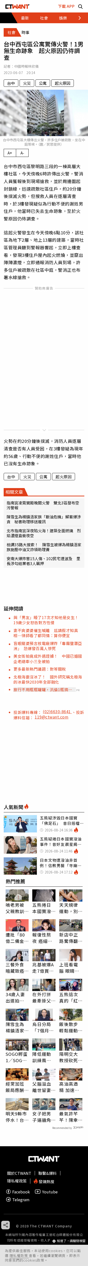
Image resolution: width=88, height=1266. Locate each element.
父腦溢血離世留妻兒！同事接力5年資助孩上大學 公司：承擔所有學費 (43, 1086)
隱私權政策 (19, 1255)
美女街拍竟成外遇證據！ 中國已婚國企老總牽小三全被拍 (47, 658)
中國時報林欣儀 (26, 66)
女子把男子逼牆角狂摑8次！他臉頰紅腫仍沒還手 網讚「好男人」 (43, 1116)
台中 (11, 83)
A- (22, 153)
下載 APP (66, 6)
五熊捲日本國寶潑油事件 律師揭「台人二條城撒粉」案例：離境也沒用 (43, 908)
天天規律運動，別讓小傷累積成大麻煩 (68, 908)
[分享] (5, 1225)
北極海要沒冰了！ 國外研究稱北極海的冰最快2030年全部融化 (47, 679)
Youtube (50, 1191)
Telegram (21, 1199)
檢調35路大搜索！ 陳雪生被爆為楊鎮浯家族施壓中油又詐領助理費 (44, 547)
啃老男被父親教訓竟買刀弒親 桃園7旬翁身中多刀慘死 (16, 908)
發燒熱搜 (46, 1181)
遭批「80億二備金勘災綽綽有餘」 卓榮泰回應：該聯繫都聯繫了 (16, 937)
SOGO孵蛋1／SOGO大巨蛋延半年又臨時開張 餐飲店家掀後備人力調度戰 (17, 1057)
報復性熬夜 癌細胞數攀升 (42, 937)
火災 (27, 83)
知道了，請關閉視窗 (71, 1241)
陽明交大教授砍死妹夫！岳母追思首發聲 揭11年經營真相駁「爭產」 (69, 1057)
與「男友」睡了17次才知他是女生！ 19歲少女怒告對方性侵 (48, 619)
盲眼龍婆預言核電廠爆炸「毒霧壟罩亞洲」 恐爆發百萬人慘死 (47, 645)
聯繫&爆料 (47, 1173)
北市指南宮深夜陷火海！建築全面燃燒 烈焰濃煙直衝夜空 (44, 533)
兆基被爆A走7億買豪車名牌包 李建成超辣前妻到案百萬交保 (43, 967)
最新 (25, 18)
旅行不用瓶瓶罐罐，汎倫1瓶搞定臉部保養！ (42, 689)
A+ (10, 153)
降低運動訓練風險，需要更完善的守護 (41, 1057)
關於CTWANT (19, 1173)
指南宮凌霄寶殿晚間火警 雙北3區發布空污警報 (43, 505)
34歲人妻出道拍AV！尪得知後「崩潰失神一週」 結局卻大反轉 (16, 997)
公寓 (43, 83)
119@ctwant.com (51, 717)
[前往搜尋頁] (80, 6)
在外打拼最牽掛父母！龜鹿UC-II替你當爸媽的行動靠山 (42, 997)
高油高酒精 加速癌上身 (69, 1086)
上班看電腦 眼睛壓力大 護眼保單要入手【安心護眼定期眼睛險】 (69, 967)
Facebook (21, 1191)
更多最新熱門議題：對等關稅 (39, 669)
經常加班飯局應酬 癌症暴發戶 (15, 1086)
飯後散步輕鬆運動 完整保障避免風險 (68, 1027)
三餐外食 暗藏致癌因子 (15, 967)
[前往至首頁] (17, 6)
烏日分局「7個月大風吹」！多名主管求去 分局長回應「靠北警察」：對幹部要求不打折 (43, 1027)
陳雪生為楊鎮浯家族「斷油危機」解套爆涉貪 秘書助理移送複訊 (44, 519)
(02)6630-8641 (57, 711)
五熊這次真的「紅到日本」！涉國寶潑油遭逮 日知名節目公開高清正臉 (68, 997)
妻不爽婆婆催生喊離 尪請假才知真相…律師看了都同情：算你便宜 (45, 632)
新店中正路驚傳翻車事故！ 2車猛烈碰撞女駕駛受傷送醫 (70, 937)
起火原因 (62, 83)
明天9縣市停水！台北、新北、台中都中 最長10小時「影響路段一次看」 (17, 1116)
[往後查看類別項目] (77, 18)
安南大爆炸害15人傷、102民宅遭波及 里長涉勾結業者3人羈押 (43, 561)
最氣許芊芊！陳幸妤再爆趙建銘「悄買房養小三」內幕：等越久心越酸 (68, 1116)
